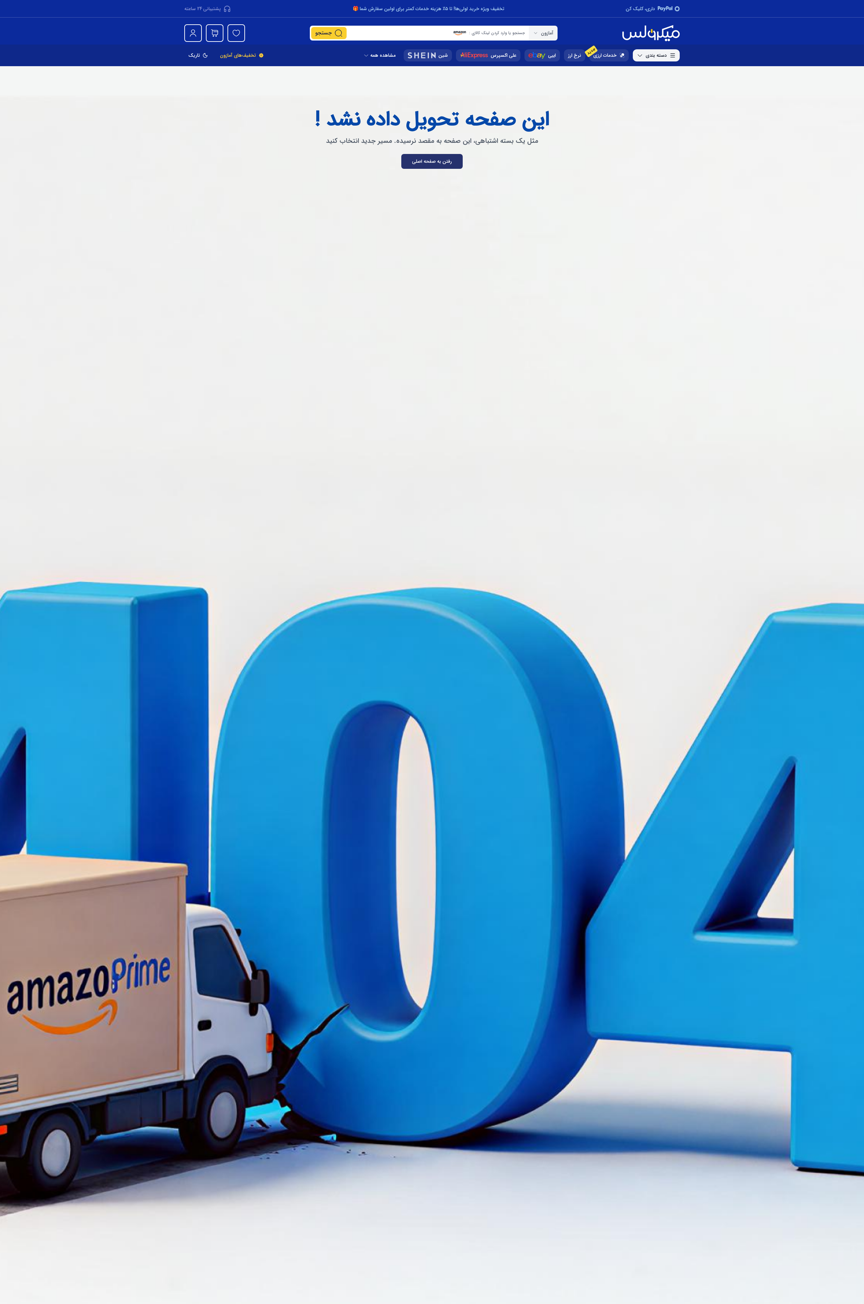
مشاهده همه (383, 55)
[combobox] (543, 33)
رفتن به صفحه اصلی (432, 161)
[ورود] (193, 33)
